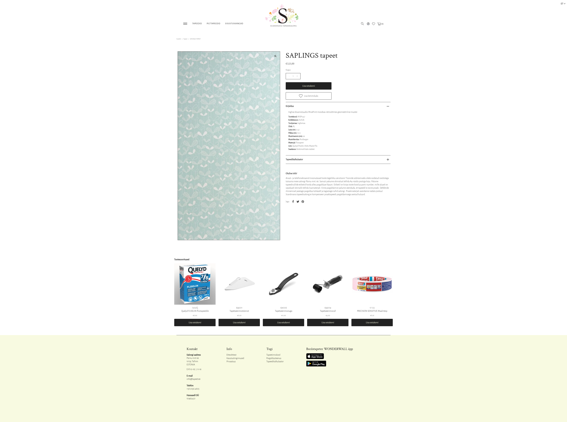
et (562, 3)
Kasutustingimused (235, 358)
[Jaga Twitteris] (298, 201)
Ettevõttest (231, 355)
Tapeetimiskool (273, 355)
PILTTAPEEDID (213, 24)
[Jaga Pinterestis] (302, 201)
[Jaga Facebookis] (293, 201)
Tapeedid (197, 24)
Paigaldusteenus (273, 358)
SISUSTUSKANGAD (234, 24)
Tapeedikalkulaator (294, 159)
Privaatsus (231, 361)
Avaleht (178, 39)
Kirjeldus (290, 106)
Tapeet (185, 39)
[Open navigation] (185, 23)
